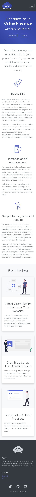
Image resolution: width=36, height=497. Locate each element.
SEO (3, 478)
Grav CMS (5, 476)
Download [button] (12, 35)
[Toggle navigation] (32, 6)
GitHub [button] (24, 35)
